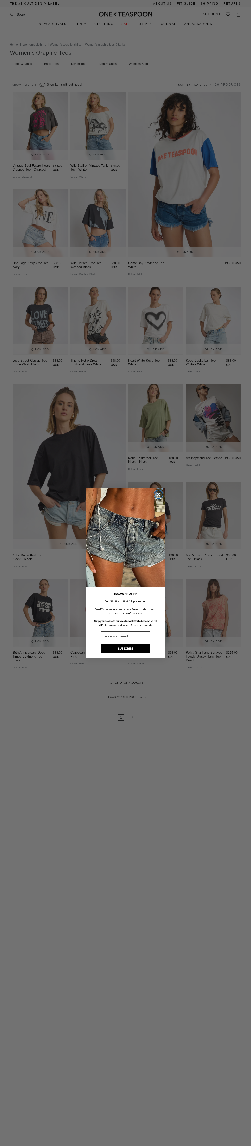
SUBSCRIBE (125, 648)
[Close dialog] (158, 494)
